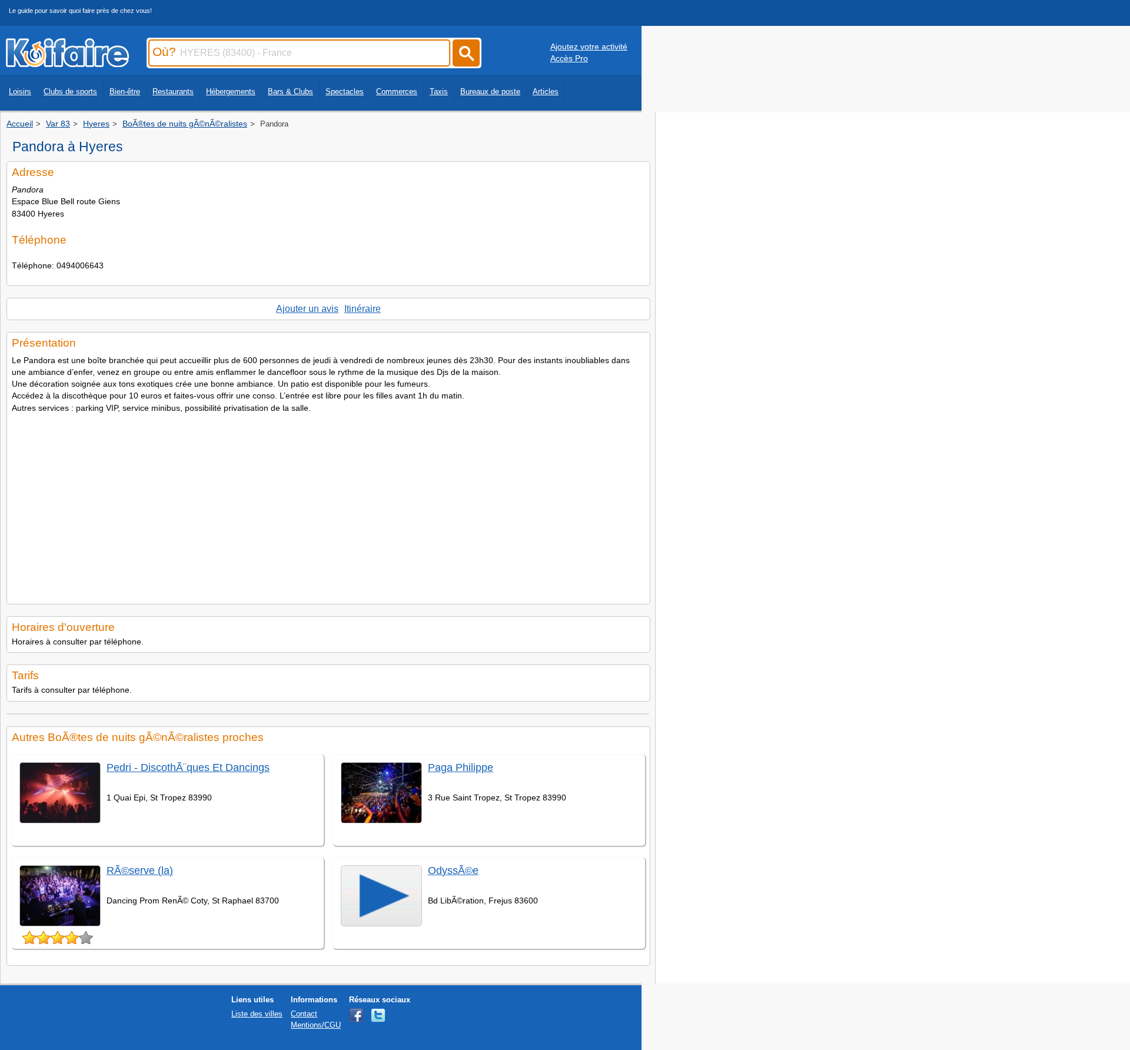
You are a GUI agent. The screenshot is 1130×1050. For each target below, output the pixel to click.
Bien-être (124, 91)
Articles (546, 91)
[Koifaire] (67, 63)
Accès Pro (569, 58)
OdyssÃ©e (453, 870)
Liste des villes (256, 1013)
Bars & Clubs (290, 91)
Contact (304, 1013)
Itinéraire (362, 309)
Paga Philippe (460, 767)
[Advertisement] (328, 505)
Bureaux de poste (490, 91)
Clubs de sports (70, 91)
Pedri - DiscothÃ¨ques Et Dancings (188, 767)
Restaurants (173, 91)
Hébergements (230, 91)
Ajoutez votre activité (588, 46)
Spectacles (344, 91)
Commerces (396, 91)
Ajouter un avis (307, 309)
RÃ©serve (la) (140, 870)
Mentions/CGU (316, 1025)
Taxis (439, 91)
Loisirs (20, 91)
